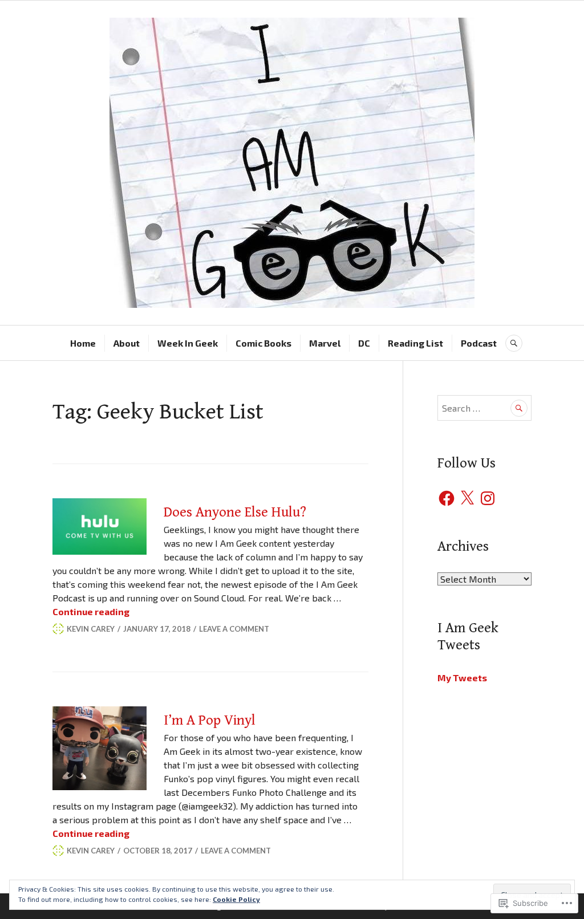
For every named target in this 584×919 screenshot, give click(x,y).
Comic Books (263, 342)
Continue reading (90, 611)
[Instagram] (487, 498)
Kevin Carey (91, 628)
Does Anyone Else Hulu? (235, 512)
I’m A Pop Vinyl (210, 720)
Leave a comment (234, 628)
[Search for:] (484, 407)
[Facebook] (446, 498)
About (126, 342)
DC (364, 342)
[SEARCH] (513, 343)
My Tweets (462, 677)
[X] (467, 498)
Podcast (479, 342)
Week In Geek (187, 342)
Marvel (324, 342)
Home (83, 342)
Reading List (415, 342)
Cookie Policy (236, 899)
